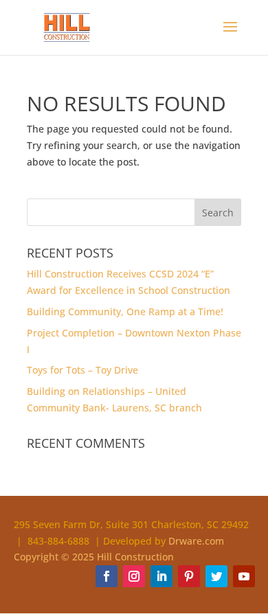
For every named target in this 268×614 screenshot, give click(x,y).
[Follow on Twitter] (216, 576)
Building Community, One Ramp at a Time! (125, 311)
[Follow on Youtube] (244, 576)
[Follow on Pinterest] (189, 576)
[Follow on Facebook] (107, 576)
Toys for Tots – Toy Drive (82, 369)
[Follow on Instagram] (134, 576)
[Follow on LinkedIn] (161, 576)
